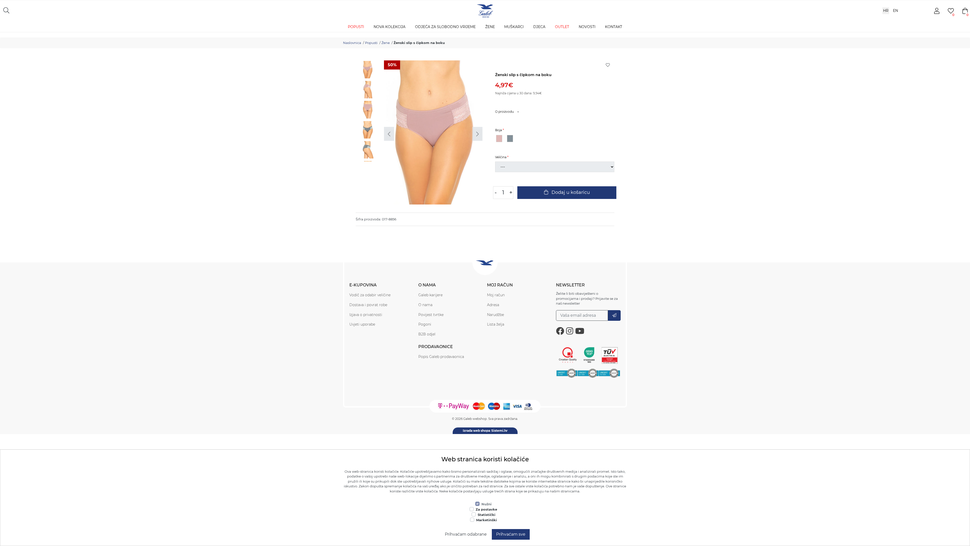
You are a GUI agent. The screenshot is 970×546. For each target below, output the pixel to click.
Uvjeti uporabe (362, 324)
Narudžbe (495, 314)
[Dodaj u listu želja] (607, 65)
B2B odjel (426, 334)
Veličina (500, 157)
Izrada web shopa (476, 431)
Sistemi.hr (499, 431)
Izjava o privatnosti (365, 314)
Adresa (493, 305)
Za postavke (486, 509)
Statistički (486, 515)
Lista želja (495, 324)
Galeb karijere (430, 295)
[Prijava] (614, 315)
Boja (498, 130)
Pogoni (424, 324)
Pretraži (107, 10)
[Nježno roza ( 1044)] (499, 138)
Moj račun (496, 295)
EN (895, 10)
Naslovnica (352, 43)
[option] (368, 71)
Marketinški (486, 520)
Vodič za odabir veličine (370, 295)
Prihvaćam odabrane (466, 534)
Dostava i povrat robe (368, 305)
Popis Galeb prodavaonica (441, 356)
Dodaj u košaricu (570, 192)
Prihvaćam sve (510, 534)
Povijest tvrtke (431, 314)
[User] (937, 11)
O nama (425, 305)
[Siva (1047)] (510, 138)
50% (392, 64)
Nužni (486, 504)
